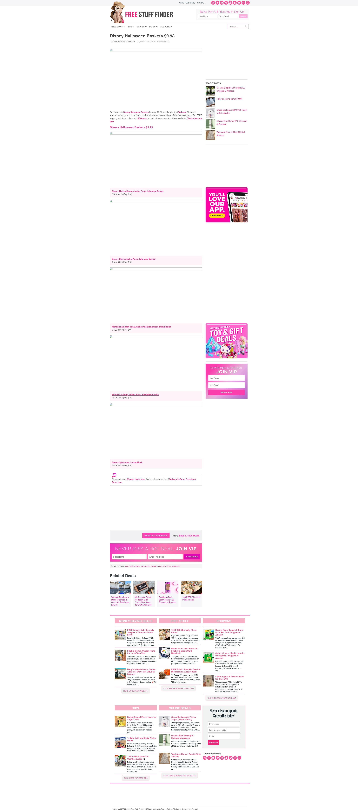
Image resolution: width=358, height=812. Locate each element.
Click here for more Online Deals (179, 775)
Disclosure (177, 809)
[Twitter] (239, 3)
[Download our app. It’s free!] (227, 221)
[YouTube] (222, 3)
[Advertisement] (155, 508)
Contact (201, 3)
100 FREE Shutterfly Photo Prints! (191, 598)
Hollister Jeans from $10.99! (229, 98)
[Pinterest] (243, 3)
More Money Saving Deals (135, 691)
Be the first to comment (156, 535)
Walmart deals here (136, 479)
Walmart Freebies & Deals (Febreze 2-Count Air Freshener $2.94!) (120, 601)
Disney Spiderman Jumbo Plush (127, 462)
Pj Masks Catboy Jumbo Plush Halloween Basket (135, 394)
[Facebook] (217, 3)
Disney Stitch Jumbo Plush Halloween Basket (134, 258)
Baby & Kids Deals (189, 535)
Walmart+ (142, 118)
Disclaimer (186, 809)
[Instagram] (213, 3)
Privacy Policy (166, 809)
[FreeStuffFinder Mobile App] (248, 3)
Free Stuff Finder (147, 14)
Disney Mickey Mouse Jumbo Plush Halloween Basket (138, 191)
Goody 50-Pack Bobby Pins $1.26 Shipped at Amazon (167, 599)
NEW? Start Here (187, 3)
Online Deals (156, 566)
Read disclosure (163, 41)
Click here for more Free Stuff (178, 688)
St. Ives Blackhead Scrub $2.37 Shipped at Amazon (230, 89)
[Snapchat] (235, 3)
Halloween (145, 566)
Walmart (182, 112)
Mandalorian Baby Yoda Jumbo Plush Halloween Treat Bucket (141, 326)
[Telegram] (226, 3)
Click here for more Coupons (222, 698)
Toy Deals (167, 566)
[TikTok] (230, 3)
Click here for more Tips (136, 778)
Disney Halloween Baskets (136, 112)
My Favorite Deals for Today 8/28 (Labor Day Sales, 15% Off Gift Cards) (143, 601)
